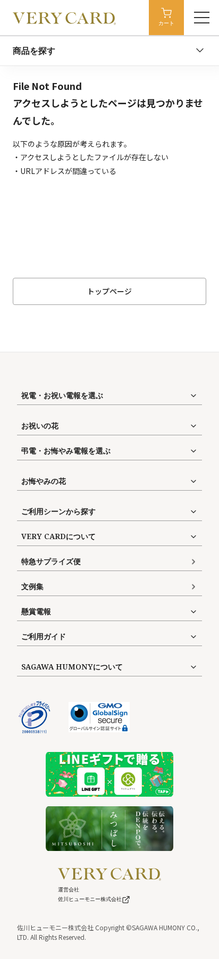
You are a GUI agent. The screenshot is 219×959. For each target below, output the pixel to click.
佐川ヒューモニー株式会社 (90, 899)
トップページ (109, 291)
